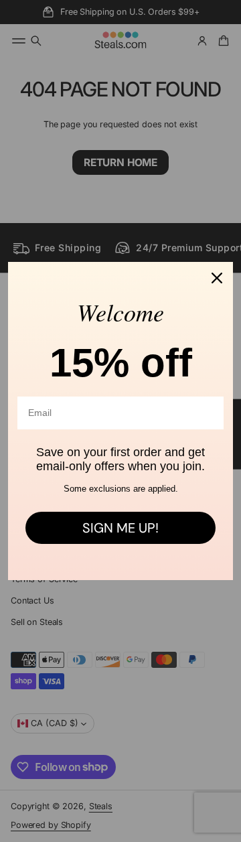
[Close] (217, 278)
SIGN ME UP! (120, 528)
